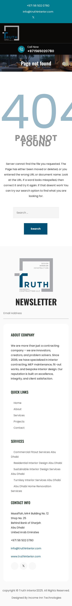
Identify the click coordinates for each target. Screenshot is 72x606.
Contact (19, 428)
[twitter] (33, 17)
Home (17, 403)
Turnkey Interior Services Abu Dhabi (37, 480)
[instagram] (39, 17)
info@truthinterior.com (26, 548)
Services (19, 415)
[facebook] (27, 17)
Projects (19, 421)
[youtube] (44, 17)
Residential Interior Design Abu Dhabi (38, 463)
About (18, 409)
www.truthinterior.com (26, 556)
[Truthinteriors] (36, 33)
